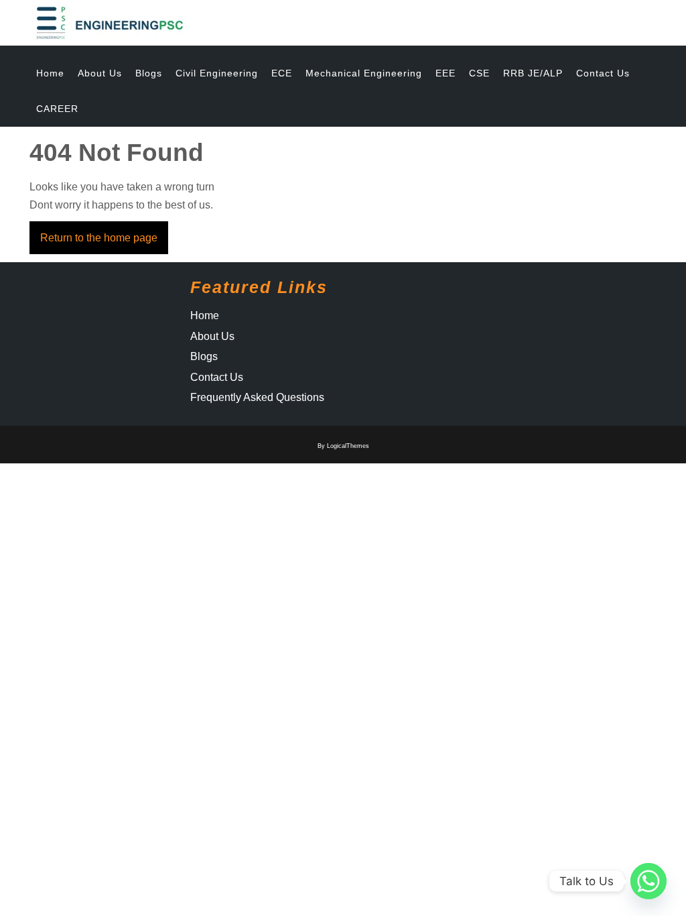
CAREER (57, 108)
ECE (281, 73)
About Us (100, 73)
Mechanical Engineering (363, 73)
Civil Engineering (217, 73)
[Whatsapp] (648, 881)
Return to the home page (104, 232)
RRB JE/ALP (533, 73)
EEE (445, 73)
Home (50, 73)
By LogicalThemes (343, 446)
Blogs (148, 73)
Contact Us (603, 73)
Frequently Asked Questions (257, 397)
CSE (479, 73)
